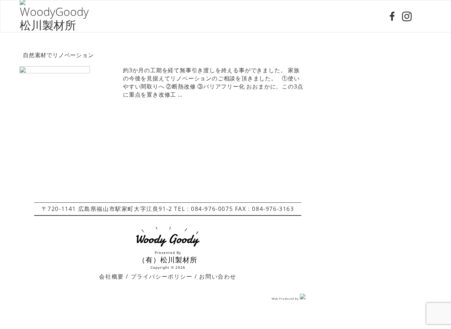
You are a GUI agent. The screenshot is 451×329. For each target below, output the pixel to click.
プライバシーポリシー (162, 276)
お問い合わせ (217, 276)
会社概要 (111, 276)
